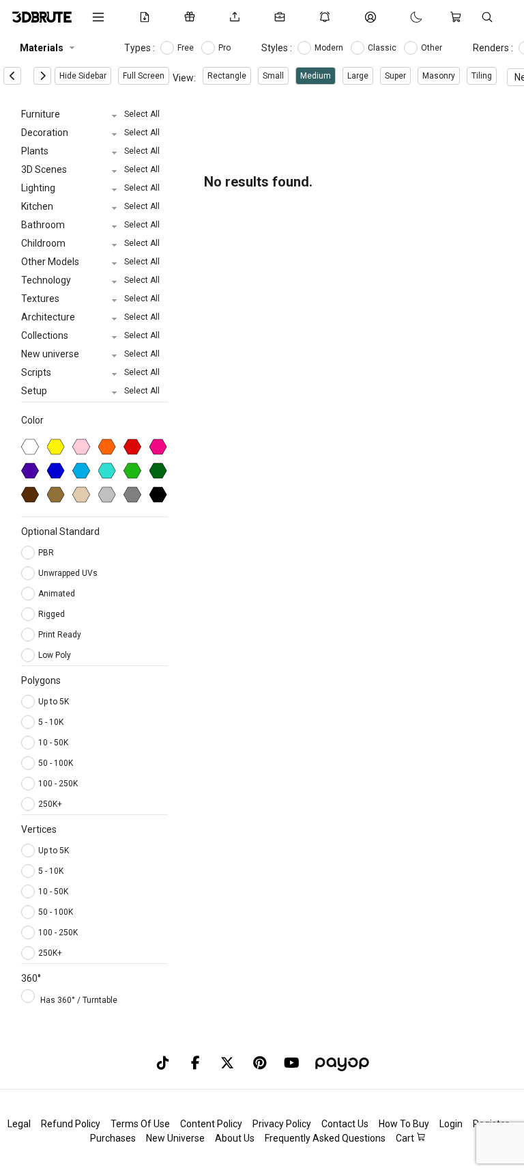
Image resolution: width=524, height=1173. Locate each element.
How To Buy (404, 1123)
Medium (315, 76)
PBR (47, 552)
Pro (225, 48)
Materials (41, 47)
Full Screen (143, 76)
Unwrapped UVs (69, 573)
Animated (57, 593)
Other (432, 48)
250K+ (50, 804)
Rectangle (226, 76)
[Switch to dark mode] (402, 17)
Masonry (438, 76)
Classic (383, 48)
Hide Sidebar (82, 76)
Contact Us (344, 1123)
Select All (142, 114)
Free (186, 48)
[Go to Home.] (42, 17)
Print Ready (60, 634)
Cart (406, 1138)
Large (357, 76)
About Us (234, 1138)
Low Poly (55, 655)
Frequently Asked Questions (325, 1138)
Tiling (481, 76)
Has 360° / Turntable (78, 1000)
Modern (330, 48)
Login (451, 1123)
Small (273, 76)
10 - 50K (53, 742)
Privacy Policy (281, 1123)
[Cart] (458, 17)
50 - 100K (55, 763)
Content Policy (211, 1123)
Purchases (113, 1138)
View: (184, 77)
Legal (19, 1123)
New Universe (175, 1138)
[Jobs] (282, 17)
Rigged (52, 614)
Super (395, 76)
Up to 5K (53, 701)
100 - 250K (58, 783)
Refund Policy (70, 1123)
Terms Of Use (140, 1123)
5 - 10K (50, 722)
